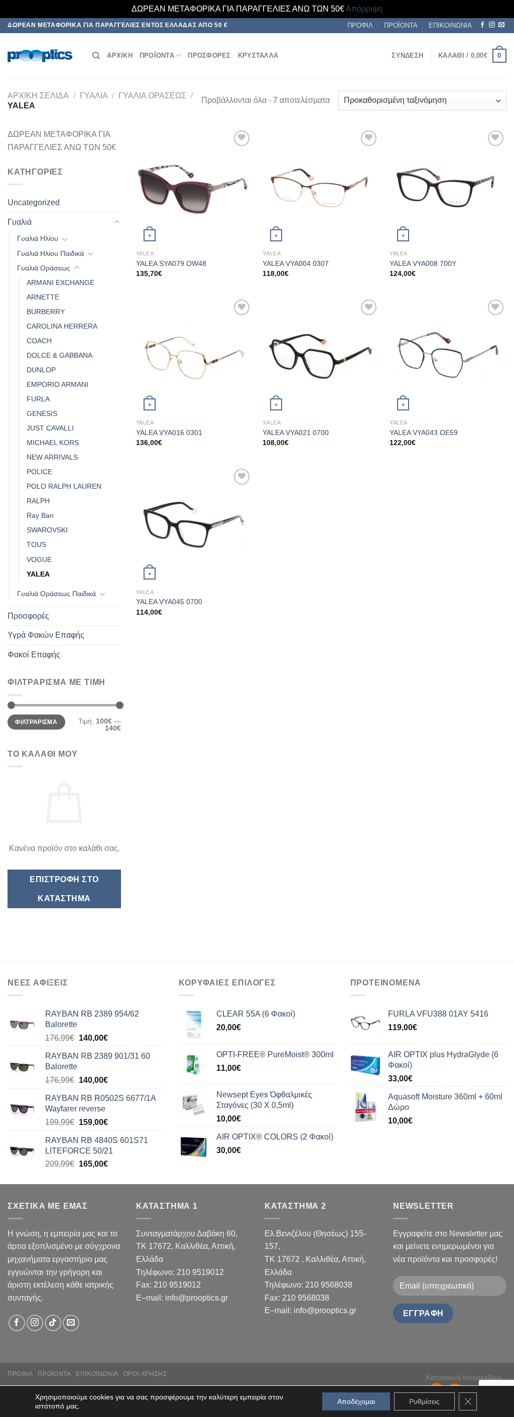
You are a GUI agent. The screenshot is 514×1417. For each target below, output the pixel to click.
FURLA (38, 399)
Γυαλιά (94, 95)
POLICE (39, 472)
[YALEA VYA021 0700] (321, 355)
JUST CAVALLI (50, 428)
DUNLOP (41, 370)
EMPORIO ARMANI (57, 384)
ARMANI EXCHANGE (60, 282)
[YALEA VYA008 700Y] (448, 186)
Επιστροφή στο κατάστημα (64, 888)
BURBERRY (46, 312)
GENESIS (42, 413)
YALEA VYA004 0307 (296, 263)
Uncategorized (34, 202)
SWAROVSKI (47, 530)
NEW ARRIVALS (52, 457)
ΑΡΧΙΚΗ (120, 55)
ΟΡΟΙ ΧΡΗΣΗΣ (145, 1373)
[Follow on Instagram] (492, 25)
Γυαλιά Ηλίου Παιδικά (50, 253)
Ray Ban (40, 515)
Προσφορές (28, 616)
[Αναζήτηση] (96, 55)
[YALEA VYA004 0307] (321, 186)
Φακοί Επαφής (34, 654)
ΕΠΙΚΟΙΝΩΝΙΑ (450, 25)
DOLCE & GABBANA (59, 355)
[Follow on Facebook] (482, 25)
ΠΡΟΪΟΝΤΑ (401, 25)
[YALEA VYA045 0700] (194, 524)
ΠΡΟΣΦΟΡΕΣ (209, 55)
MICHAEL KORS (53, 443)
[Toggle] (117, 222)
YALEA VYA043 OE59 (424, 433)
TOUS (36, 544)
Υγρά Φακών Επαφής (46, 635)
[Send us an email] (501, 25)
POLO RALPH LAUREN (64, 486)
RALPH (38, 501)
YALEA (38, 574)
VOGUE (39, 559)
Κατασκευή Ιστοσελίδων (464, 1377)
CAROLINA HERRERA (62, 326)
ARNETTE (43, 297)
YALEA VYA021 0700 (296, 433)
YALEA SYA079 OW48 (171, 263)
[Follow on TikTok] (53, 1323)
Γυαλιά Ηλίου (37, 238)
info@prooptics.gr (196, 1298)
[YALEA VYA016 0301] (194, 355)
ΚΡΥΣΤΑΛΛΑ (258, 55)
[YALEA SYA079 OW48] (194, 186)
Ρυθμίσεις (424, 1401)
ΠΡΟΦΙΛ (360, 25)
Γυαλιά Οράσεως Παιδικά (56, 594)
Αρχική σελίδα (38, 95)
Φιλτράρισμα (36, 722)
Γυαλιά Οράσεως (152, 95)
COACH (39, 341)
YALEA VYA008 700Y (423, 263)
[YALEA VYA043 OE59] (448, 355)
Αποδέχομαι (356, 1401)
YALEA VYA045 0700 (169, 602)
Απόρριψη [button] (364, 9)
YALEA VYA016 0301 (169, 433)
